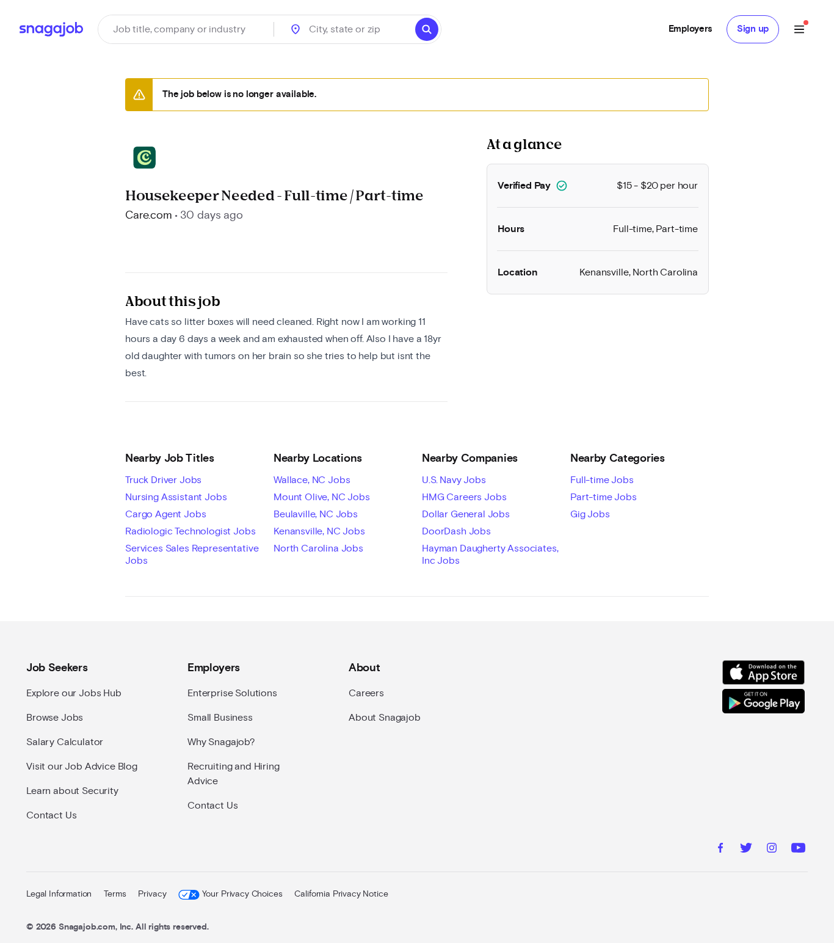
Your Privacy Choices (242, 894)
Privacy (152, 894)
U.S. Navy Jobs (454, 480)
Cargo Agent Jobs (165, 514)
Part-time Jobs (603, 497)
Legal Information (59, 894)
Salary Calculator (64, 742)
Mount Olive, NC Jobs (322, 497)
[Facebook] (720, 849)
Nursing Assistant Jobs (176, 497)
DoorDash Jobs (456, 531)
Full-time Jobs (602, 480)
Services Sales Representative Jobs (191, 555)
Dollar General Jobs (466, 514)
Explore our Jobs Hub (73, 693)
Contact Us (51, 815)
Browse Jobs (54, 718)
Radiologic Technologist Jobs (190, 531)
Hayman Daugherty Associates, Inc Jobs (490, 555)
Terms (115, 894)
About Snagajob (385, 718)
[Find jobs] (426, 29)
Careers (366, 693)
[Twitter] (746, 849)
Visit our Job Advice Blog (81, 766)
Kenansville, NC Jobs (319, 531)
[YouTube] (798, 849)
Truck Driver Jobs (163, 480)
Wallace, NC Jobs (312, 480)
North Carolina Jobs (318, 548)
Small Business (220, 718)
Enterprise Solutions (232, 693)
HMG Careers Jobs (464, 497)
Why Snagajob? (221, 742)
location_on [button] (295, 29)
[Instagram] (772, 849)
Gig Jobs (590, 514)
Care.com (148, 215)
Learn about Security (72, 791)
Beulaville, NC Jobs (316, 514)
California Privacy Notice (341, 894)
